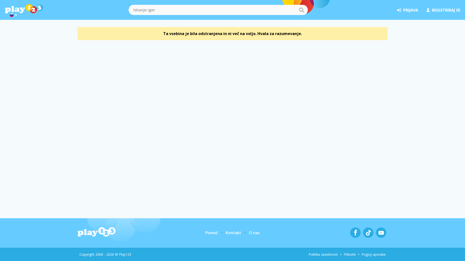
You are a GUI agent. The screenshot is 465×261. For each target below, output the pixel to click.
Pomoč (211, 232)
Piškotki (350, 254)
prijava (410, 10)
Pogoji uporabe (374, 254)
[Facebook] (355, 232)
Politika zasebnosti (323, 254)
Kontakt (233, 232)
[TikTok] (368, 232)
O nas (254, 232)
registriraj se (446, 10)
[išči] (301, 10)
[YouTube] (381, 232)
